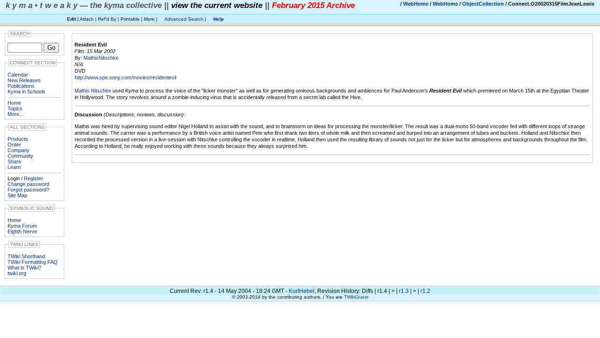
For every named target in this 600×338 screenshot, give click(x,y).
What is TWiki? (24, 267)
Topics (15, 108)
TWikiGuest (356, 297)
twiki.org (17, 273)
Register (33, 178)
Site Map (17, 195)
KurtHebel (302, 291)
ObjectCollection (483, 4)
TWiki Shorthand (26, 256)
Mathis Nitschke (93, 90)
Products (18, 139)
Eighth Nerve (22, 231)
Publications (21, 86)
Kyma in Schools (26, 91)
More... (15, 114)
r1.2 (425, 291)
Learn (14, 167)
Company (19, 150)
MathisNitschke (101, 58)
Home (14, 103)
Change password (28, 184)
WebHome (415, 4)
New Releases (24, 80)
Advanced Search (184, 19)
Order (14, 144)
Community (20, 156)
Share (14, 161)
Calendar (18, 74)
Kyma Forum (22, 226)
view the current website (216, 5)
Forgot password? (28, 189)
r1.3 (404, 291)
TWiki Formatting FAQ (33, 262)
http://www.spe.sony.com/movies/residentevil (125, 77)
